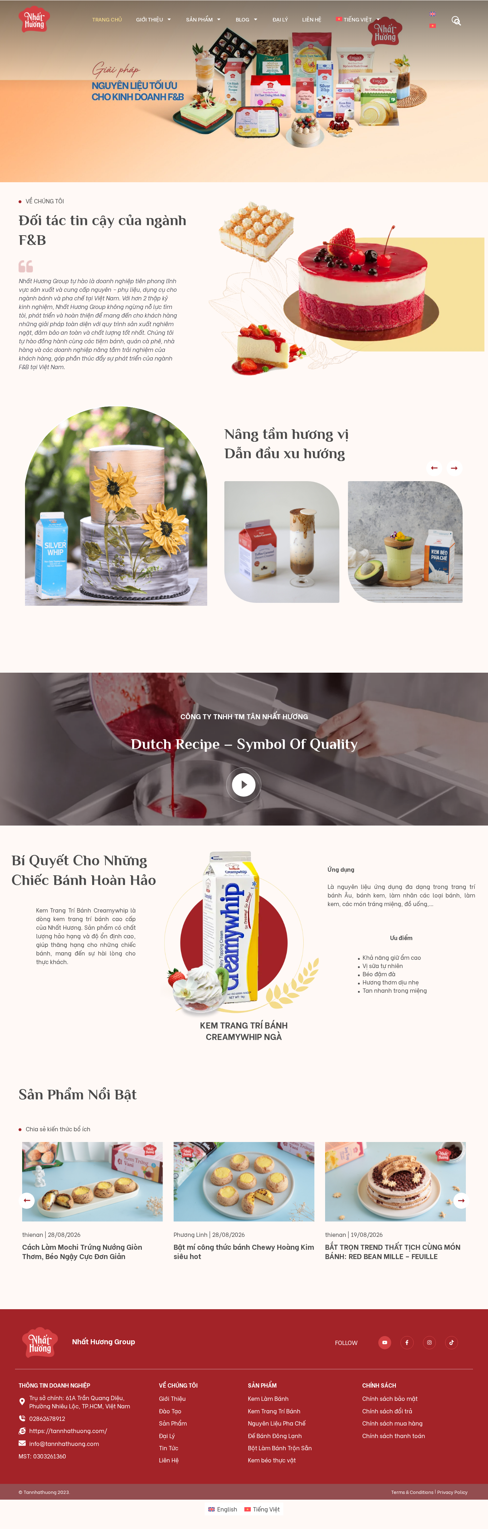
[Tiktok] (451, 1342)
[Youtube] (384, 1342)
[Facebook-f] (406, 1342)
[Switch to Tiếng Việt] (432, 25)
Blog (242, 19)
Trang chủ (107, 19)
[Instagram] (429, 1342)
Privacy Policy (452, 1491)
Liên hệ (312, 19)
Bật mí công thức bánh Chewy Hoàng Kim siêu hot (244, 1251)
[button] (455, 20)
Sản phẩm (199, 19)
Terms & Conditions (412, 1491)
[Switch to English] (432, 13)
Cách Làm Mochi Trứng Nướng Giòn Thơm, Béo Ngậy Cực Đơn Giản (82, 1251)
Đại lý (280, 19)
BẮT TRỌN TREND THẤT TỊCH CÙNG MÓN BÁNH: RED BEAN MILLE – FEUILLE (392, 1251)
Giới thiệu (149, 19)
